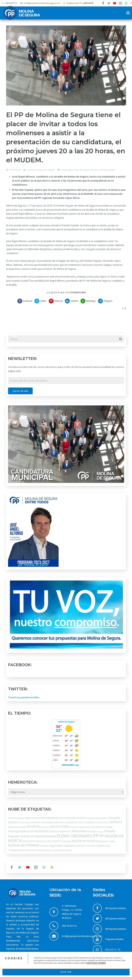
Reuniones (103, 841)
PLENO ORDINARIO (74, 836)
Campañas (24, 822)
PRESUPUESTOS (53, 841)
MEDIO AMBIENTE (61, 831)
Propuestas (66, 841)
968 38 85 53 (11, 3)
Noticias (94, 169)
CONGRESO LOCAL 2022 (96, 822)
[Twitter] (109, 3)
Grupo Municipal (81, 169)
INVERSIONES (42, 831)
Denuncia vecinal (17, 826)
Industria (26, 831)
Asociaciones (50, 818)
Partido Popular (107, 169)
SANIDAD (44, 845)
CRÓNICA (116, 822)
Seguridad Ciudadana (62, 845)
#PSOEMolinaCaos (16, 818)
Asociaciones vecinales (97, 818)
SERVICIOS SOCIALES (85, 845)
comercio (35, 822)
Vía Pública (67, 850)
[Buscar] (120, 339)
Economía (45, 827)
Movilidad (91, 831)
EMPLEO (100, 827)
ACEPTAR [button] (66, 972)
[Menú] (128, 13)
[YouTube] (115, 3)
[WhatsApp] (126, 3)
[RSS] (52, 867)
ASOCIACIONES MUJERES (72, 817)
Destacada (66, 169)
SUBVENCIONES (103, 846)
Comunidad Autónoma (53, 822)
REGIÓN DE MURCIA (85, 841)
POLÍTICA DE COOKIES (96, 963)
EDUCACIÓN (59, 826)
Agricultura (32, 818)
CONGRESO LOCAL (74, 822)
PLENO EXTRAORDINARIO (38, 836)
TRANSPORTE (30, 850)
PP (96, 835)
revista (111, 841)
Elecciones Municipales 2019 (82, 827)
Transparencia (16, 849)
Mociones (79, 831)
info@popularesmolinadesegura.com (42, 3)
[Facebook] (103, 3)
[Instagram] (120, 3)
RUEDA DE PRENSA (23, 845)
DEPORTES (33, 827)
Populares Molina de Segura (40, 169)
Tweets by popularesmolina (23, 697)
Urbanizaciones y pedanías (49, 850)
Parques (100, 832)
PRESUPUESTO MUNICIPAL (34, 841)
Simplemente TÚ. (79, 3)
